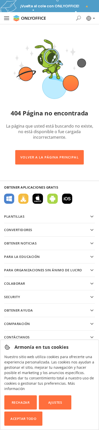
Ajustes (55, 402)
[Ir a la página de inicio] (29, 18)
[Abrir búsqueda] (78, 18)
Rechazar (20, 402)
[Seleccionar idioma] (90, 18)
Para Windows (9, 199)
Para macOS (37, 199)
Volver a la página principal (49, 157)
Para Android (52, 199)
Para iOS (67, 199)
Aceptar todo (23, 418)
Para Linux (23, 199)
